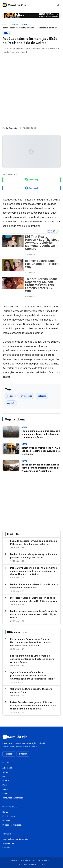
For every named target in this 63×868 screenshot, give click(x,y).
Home (5, 812)
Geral (24, 24)
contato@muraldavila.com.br (15, 839)
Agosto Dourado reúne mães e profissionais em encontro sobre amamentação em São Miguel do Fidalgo (32, 675)
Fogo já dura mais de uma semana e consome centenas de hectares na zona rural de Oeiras (40, 434)
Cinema (5, 793)
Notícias (14, 24)
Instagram (23, 754)
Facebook (9, 754)
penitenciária (25, 396)
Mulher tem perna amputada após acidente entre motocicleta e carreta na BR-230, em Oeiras (33, 614)
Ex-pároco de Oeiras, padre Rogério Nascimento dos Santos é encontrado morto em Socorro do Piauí (30, 642)
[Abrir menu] (49, 5)
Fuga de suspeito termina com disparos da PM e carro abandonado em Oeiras (33, 543)
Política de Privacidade (12, 825)
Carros (5, 789)
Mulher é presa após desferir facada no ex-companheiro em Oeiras (34, 586)
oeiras (10, 396)
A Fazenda (7, 768)
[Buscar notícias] (58, 5)
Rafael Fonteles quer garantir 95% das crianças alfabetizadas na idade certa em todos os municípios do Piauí (33, 705)
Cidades (6, 847)
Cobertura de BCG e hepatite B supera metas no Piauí (31, 691)
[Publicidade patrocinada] (31, 15)
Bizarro (5, 780)
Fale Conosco (8, 816)
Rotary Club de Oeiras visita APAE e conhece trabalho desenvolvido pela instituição (41, 450)
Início (4, 24)
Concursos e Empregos (12, 798)
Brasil (4, 785)
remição (11, 403)
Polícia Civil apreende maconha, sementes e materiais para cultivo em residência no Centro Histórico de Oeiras (33, 571)
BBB (4, 776)
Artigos (5, 772)
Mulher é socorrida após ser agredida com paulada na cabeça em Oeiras (33, 556)
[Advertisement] (31, 89)
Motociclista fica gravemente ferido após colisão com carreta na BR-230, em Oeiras (33, 599)
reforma (42, 396)
